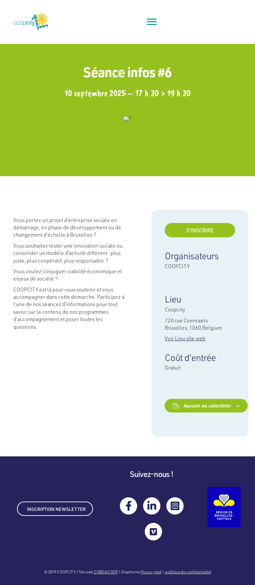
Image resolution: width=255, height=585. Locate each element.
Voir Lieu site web (185, 338)
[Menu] (151, 22)
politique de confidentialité (188, 571)
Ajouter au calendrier (207, 406)
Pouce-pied (151, 571)
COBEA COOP (106, 571)
